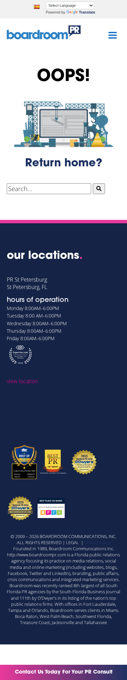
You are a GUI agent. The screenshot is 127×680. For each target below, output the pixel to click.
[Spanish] (37, 6)
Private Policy (97, 542)
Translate (87, 12)
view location (22, 381)
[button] (99, 188)
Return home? (63, 163)
